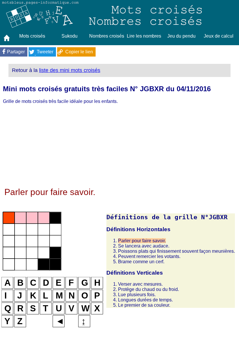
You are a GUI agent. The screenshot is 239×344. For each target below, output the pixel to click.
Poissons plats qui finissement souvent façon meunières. (176, 251)
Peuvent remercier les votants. (149, 256)
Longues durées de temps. (145, 299)
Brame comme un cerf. (141, 261)
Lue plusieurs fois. (137, 294)
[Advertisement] (118, 146)
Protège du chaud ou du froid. (148, 289)
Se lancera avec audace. (143, 245)
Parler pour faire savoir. (142, 240)
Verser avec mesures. (140, 284)
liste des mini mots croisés (69, 70)
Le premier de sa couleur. (144, 305)
